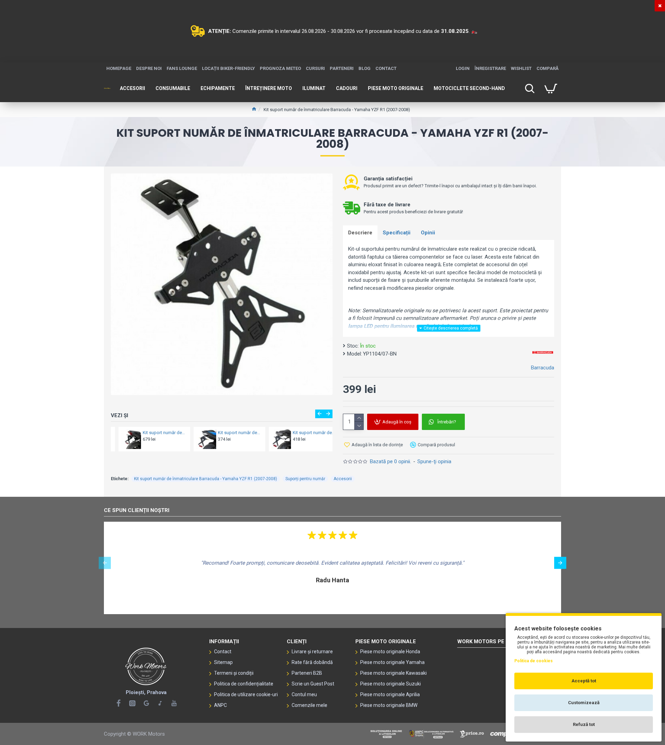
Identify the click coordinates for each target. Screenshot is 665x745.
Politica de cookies (533, 660)
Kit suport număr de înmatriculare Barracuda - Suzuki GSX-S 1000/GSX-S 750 (156, 432)
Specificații (396, 233)
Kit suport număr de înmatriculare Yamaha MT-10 (231, 432)
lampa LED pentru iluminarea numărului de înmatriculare (412, 326)
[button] (319, 414)
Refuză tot (584, 724)
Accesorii (343, 478)
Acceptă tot (583, 680)
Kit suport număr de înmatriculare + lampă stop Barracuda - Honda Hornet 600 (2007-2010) (306, 432)
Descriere (360, 233)
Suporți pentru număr (305, 478)
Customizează (584, 702)
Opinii (428, 233)
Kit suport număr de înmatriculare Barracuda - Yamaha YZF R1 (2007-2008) (205, 478)
